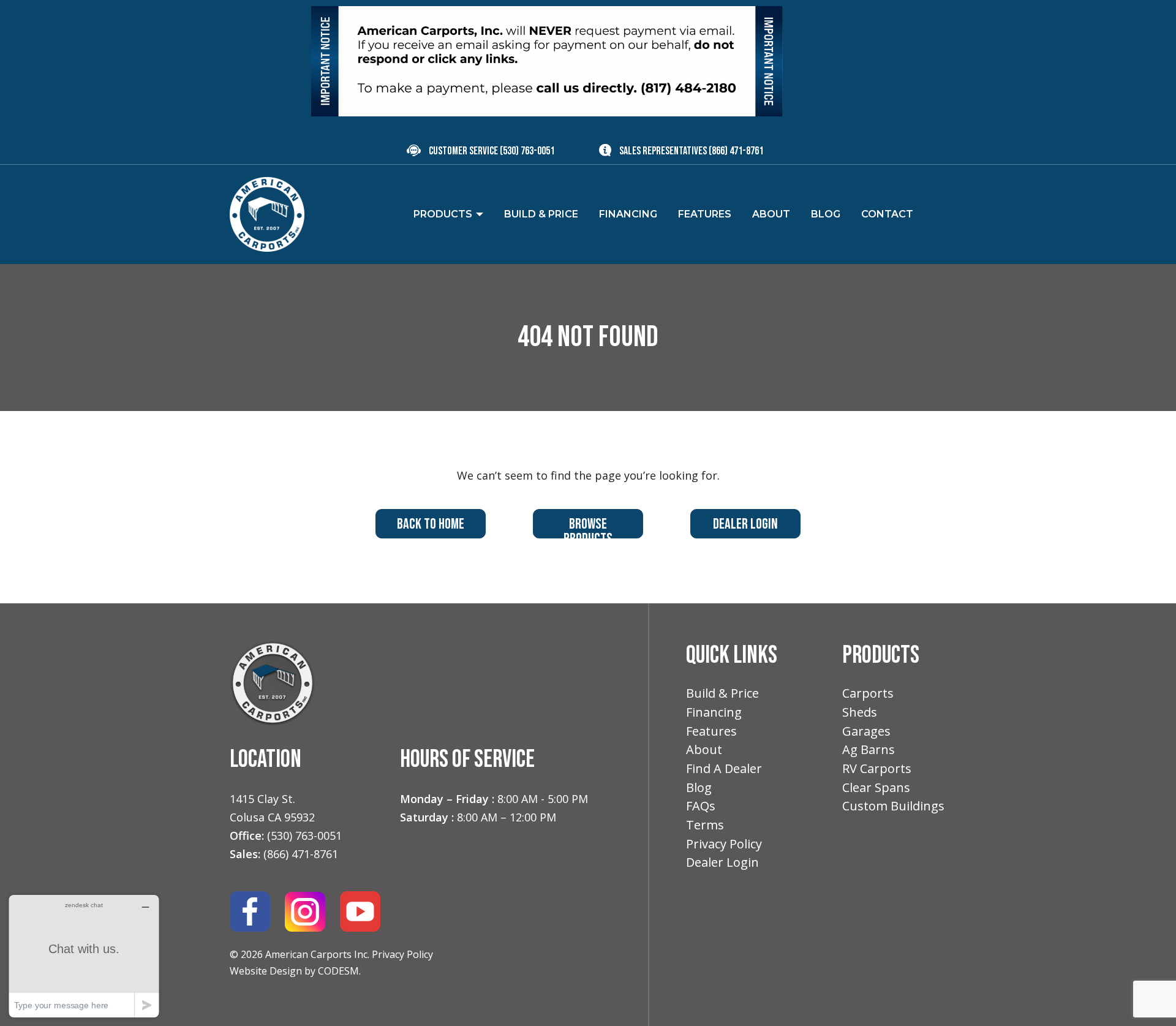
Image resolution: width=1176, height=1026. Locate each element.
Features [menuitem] (704, 214)
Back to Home (430, 524)
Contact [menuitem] (887, 214)
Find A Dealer (724, 768)
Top (1147, 997)
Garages (866, 731)
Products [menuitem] (442, 214)
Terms (705, 824)
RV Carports (876, 768)
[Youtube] (360, 911)
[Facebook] (250, 911)
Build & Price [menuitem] (541, 214)
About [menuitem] (771, 214)
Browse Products (588, 526)
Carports (868, 693)
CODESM (338, 971)
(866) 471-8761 (736, 151)
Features (711, 731)
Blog (699, 787)
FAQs (700, 805)
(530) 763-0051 (527, 151)
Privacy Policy (402, 954)
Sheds (859, 712)
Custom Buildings (893, 805)
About (704, 749)
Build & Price (722, 693)
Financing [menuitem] (628, 214)
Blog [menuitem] (825, 214)
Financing (714, 712)
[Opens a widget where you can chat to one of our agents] (84, 956)
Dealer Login (745, 524)
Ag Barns (868, 749)
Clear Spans (876, 787)
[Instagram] (305, 911)
